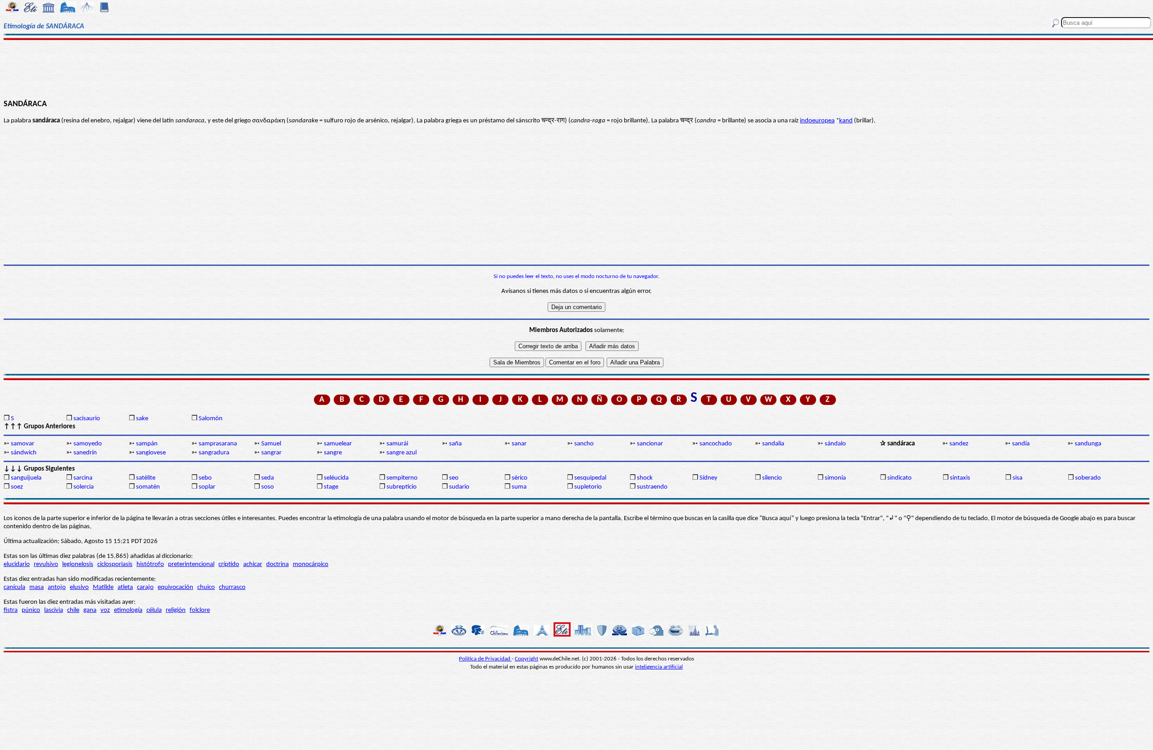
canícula (14, 587)
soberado (1088, 478)
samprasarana (218, 443)
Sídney (708, 478)
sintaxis (960, 478)
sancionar (650, 443)
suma (519, 487)
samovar (22, 443)
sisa (1017, 478)
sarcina (82, 478)
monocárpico (310, 564)
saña (455, 443)
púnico (31, 610)
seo (453, 478)
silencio (772, 478)
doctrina (277, 564)
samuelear (338, 443)
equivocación (175, 587)
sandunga (1088, 443)
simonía (835, 478)
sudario (459, 487)
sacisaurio (86, 418)
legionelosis (77, 564)
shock (645, 478)
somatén (148, 487)
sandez (958, 443)
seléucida (336, 478)
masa (36, 587)
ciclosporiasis (114, 564)
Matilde (103, 587)
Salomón (210, 418)
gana (89, 610)
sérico (519, 478)
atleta (125, 587)
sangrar (271, 452)
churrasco (232, 587)
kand (846, 120)
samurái (397, 443)
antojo (57, 587)
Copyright (526, 659)
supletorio (588, 487)
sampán (147, 443)
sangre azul (401, 452)
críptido (228, 564)
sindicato (899, 478)
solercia (83, 487)
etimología (128, 610)
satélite (145, 478)
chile (73, 610)
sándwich (23, 452)
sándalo (835, 443)
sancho (584, 443)
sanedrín (85, 452)
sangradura (214, 452)
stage (331, 487)
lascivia (53, 610)
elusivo (79, 587)
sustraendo (652, 487)
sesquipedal (590, 478)
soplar (207, 487)
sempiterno (402, 478)
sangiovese (151, 452)
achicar (252, 564)
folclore (200, 610)
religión (176, 610)
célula (154, 610)
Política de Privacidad (485, 659)
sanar (519, 443)
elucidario (17, 564)
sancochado (715, 443)
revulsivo (46, 564)
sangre (333, 452)
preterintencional (191, 564)
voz (105, 610)
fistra (11, 610)
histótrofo (150, 564)
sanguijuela (26, 478)
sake (142, 418)
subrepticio (401, 487)
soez (17, 487)
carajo (145, 587)
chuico (206, 587)
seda (267, 478)
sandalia (773, 443)
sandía (1021, 443)
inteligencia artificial (659, 667)
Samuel (271, 443)
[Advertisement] (576, 68)
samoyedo (87, 443)
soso (267, 487)
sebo (205, 478)
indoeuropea (817, 120)
